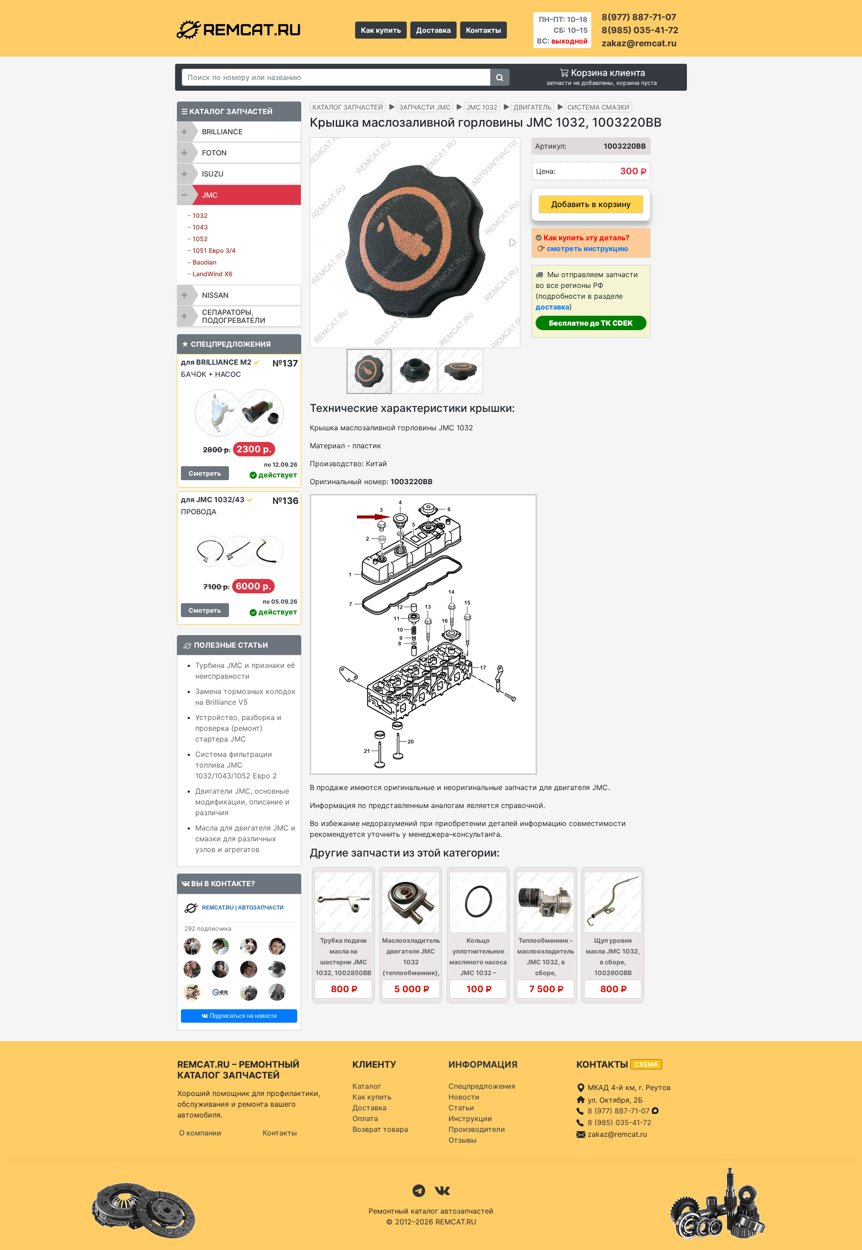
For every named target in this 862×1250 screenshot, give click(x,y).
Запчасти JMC (424, 107)
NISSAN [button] (215, 295)
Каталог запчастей (347, 107)
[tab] (239, 131)
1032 (200, 215)
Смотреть (205, 473)
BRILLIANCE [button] (222, 131)
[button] (512, 242)
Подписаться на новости (242, 1015)
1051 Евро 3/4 (214, 250)
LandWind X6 (213, 274)
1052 (200, 239)
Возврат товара (380, 1129)
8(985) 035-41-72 (640, 30)
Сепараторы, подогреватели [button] (233, 316)
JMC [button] (210, 194)
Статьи (461, 1107)
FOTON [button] (214, 152)
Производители (477, 1129)
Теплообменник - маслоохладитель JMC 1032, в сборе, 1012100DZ (545, 961)
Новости (464, 1096)
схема (646, 1064)
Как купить (381, 30)
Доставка (433, 30)
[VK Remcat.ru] (442, 1189)
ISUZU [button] (213, 173)
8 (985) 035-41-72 (619, 1122)
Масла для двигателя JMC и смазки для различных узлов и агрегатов (245, 838)
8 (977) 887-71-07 (620, 1110)
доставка (552, 306)
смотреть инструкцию (587, 248)
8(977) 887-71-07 (639, 17)
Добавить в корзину (591, 204)
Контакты (483, 30)
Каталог (366, 1086)
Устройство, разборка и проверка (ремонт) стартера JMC (238, 728)
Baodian (204, 262)
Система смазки (598, 107)
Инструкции (470, 1118)
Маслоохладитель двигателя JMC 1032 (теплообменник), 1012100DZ (411, 961)
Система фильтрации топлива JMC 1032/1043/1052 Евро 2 (236, 765)
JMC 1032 (481, 107)
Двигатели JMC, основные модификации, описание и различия (242, 801)
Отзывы (462, 1139)
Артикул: (547, 145)
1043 (200, 227)
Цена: (545, 171)
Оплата (365, 1118)
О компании (200, 1132)
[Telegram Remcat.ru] (419, 1189)
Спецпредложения (482, 1086)
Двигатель (532, 107)
